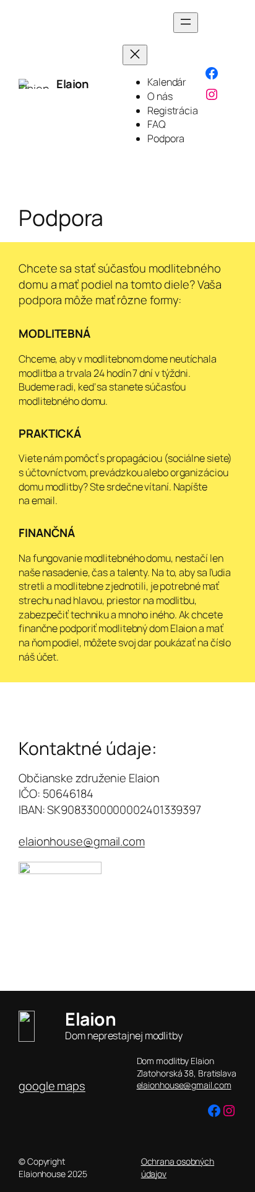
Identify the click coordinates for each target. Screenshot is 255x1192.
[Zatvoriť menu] (135, 55)
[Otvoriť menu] (185, 22)
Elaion (72, 84)
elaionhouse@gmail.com (82, 841)
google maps (52, 1086)
